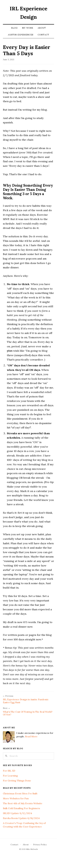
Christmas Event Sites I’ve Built (20, 793)
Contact (43, 34)
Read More (31, 736)
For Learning (10, 775)
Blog (14, 28)
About (42, 28)
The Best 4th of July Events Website (22, 803)
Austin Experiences (20, 34)
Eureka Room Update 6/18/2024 (21, 818)
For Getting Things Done (17, 780)
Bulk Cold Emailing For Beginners (21, 808)
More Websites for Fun (16, 798)
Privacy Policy (40, 844)
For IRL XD (9, 770)
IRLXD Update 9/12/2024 (17, 813)
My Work (27, 28)
